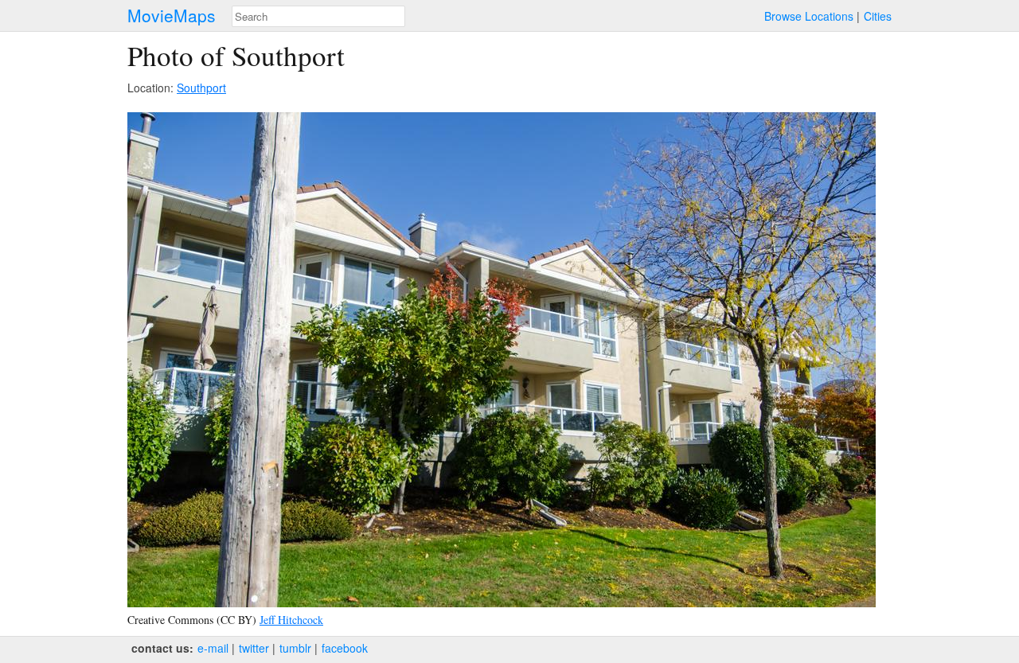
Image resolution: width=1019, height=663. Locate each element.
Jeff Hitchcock (291, 619)
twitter (254, 648)
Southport (201, 88)
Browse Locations (808, 16)
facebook (345, 648)
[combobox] (318, 16)
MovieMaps (171, 15)
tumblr (295, 648)
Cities (878, 16)
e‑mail (212, 648)
